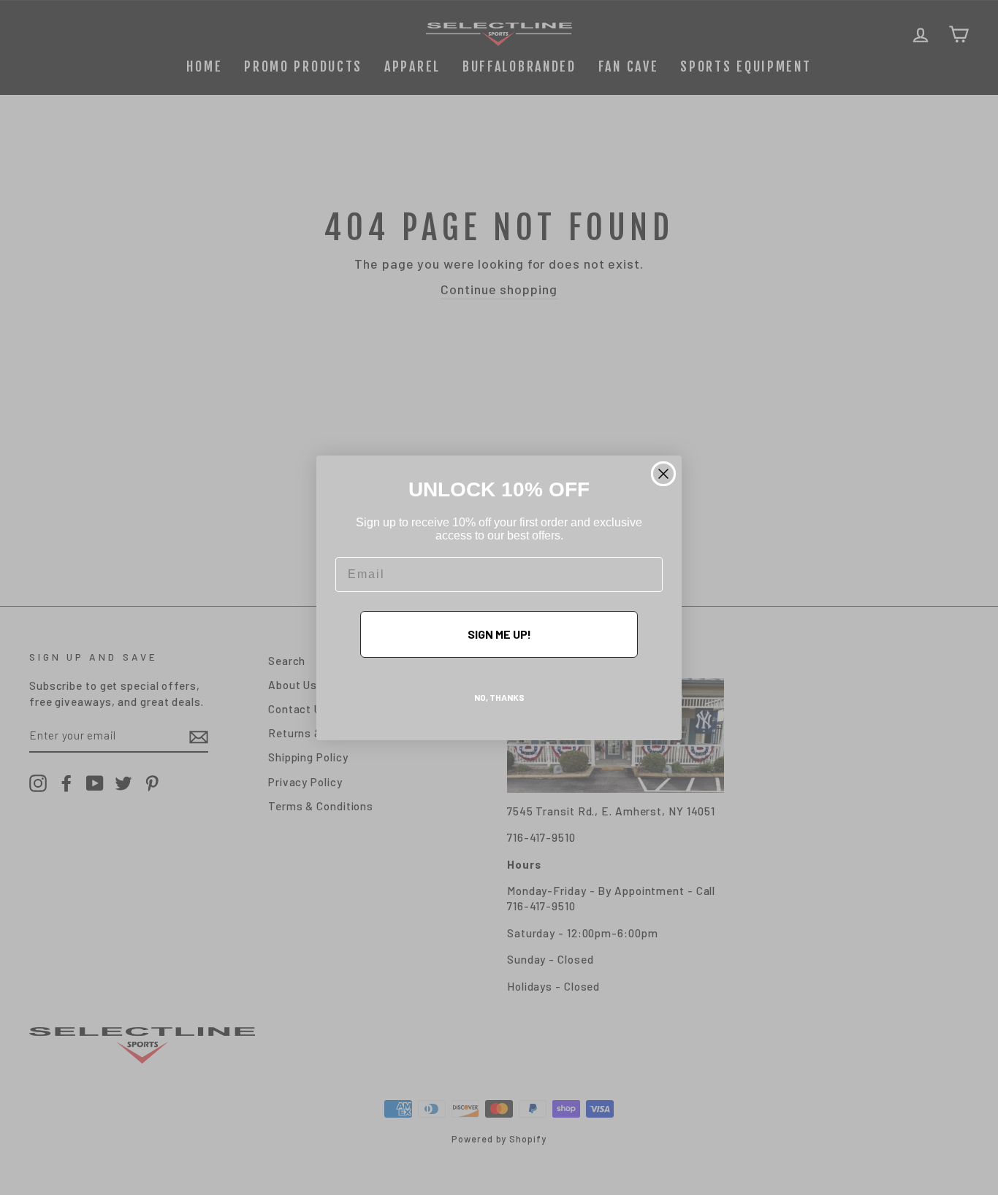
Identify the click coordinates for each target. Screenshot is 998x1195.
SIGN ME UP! (499, 634)
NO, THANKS (499, 697)
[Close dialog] (663, 474)
